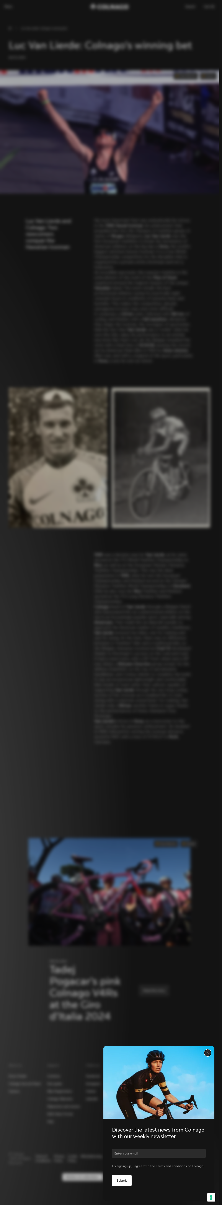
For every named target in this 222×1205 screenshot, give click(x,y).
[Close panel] (207, 1053)
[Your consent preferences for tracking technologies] (211, 1197)
